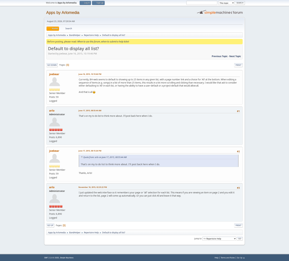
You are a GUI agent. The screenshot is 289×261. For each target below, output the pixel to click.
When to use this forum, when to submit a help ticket (103, 41)
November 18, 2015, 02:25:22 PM (92, 187)
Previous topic (220, 56)
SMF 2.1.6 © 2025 (51, 258)
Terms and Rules (228, 257)
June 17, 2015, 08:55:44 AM (89, 110)
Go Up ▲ (241, 257)
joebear (54, 74)
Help (217, 257)
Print (238, 65)
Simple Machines (67, 258)
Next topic (235, 56)
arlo (52, 110)
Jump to (197, 238)
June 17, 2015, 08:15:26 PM (89, 150)
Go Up (50, 225)
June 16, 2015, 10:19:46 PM (89, 74)
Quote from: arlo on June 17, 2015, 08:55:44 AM (105, 157)
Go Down (52, 65)
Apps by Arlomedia (62, 12)
